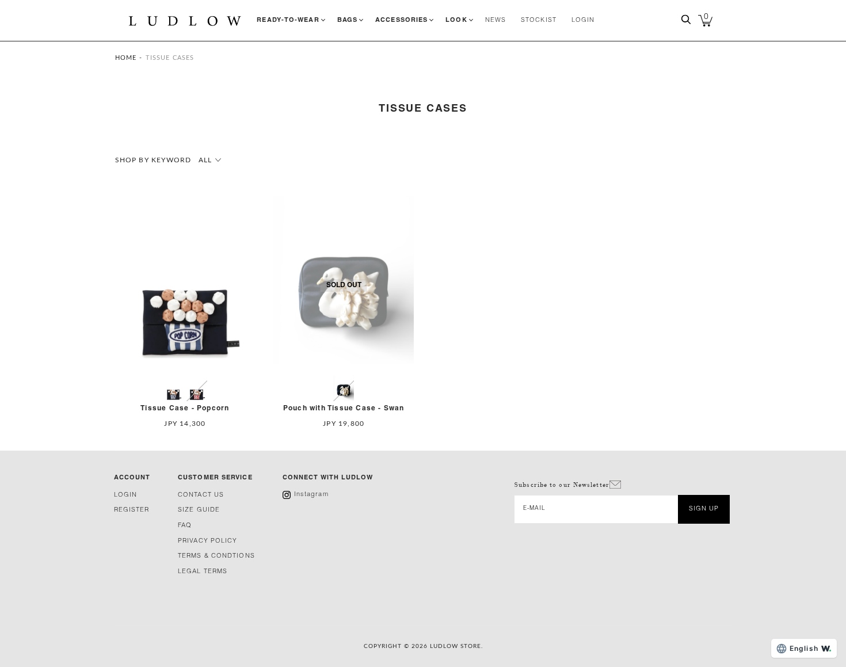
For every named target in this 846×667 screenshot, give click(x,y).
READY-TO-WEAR (288, 20)
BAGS (347, 20)
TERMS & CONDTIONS (216, 556)
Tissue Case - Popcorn (184, 408)
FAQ (185, 526)
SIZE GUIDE (199, 510)
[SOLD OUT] (343, 371)
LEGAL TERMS (202, 572)
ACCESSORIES (401, 20)
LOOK (456, 20)
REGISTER (132, 510)
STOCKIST (539, 20)
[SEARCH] (686, 24)
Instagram (311, 494)
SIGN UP (704, 509)
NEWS (495, 20)
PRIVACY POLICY (207, 541)
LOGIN (583, 20)
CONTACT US (201, 495)
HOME (125, 58)
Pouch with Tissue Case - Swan (344, 408)
